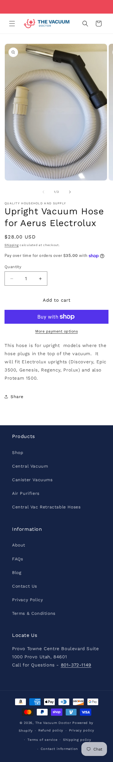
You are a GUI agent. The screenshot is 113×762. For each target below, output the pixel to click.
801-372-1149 (76, 665)
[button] (12, 23)
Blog (16, 572)
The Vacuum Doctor (54, 723)
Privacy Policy (27, 599)
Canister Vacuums (32, 479)
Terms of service (42, 740)
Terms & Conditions (33, 613)
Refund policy (50, 730)
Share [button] (17, 396)
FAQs (17, 558)
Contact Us (24, 586)
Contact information (59, 749)
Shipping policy (77, 740)
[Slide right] (70, 192)
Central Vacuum (30, 466)
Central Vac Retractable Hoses (46, 506)
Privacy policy (81, 730)
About (18, 545)
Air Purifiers (25, 493)
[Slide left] (43, 192)
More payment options (56, 331)
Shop (17, 452)
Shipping (12, 245)
